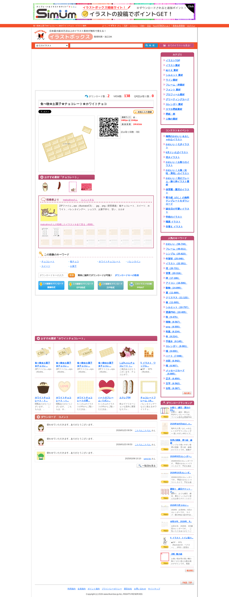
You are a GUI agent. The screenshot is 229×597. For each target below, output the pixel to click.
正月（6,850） (173, 378)
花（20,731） (173, 268)
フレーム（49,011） (176, 248)
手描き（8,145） (175, 341)
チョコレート (47, 261)
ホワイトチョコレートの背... (84, 399)
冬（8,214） (172, 336)
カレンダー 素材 (174, 104)
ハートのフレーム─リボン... (105, 399)
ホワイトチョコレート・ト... (42, 399)
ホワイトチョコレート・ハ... (63, 399)
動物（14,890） (174, 287)
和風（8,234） (173, 331)
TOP (126, 25)
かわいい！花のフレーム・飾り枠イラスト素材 (177, 181)
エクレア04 (124, 397)
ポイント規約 (94, 589)
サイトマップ (154, 589)
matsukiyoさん (70, 199)
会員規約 (82, 589)
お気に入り (143, 112)
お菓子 (73, 266)
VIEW (165, 416)
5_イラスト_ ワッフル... (148, 364)
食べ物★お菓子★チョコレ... (42, 364)
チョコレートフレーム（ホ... (148, 399)
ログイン (191, 25)
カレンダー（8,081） (177, 346)
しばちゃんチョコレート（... (127, 364)
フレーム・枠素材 (175, 84)
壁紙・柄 (170, 114)
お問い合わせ (140, 589)
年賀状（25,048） (175, 258)
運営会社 (128, 589)
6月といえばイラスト (177, 152)
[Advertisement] (15, 79)
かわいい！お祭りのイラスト (177, 164)
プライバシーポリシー (112, 589)
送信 (71, 275)
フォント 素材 (173, 89)
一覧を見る (186, 393)
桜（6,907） (172, 365)
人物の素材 (172, 118)
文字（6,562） (173, 383)
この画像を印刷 (141, 285)
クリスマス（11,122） (178, 297)
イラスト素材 (173, 65)
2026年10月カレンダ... (180, 472)
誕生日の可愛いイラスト (177, 210)
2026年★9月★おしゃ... (181, 424)
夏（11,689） (173, 292)
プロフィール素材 (175, 94)
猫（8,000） (172, 351)
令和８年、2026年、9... (181, 521)
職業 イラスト (173, 221)
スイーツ (45, 266)
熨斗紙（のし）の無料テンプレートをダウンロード (177, 200)
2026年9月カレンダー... (181, 456)
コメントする (87, 199)
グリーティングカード (177, 99)
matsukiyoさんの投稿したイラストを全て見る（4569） (67, 224)
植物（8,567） (173, 321)
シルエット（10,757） (178, 307)
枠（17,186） (173, 278)
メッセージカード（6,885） (175, 372)
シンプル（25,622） (176, 253)
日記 (149, 25)
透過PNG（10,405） (177, 312)
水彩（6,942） (173, 360)
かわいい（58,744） (176, 244)
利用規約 (72, 589)
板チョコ (74, 261)
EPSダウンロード (81, 285)
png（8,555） (173, 326)
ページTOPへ (187, 582)
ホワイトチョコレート (110, 261)
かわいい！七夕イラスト (177, 146)
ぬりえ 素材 (172, 70)
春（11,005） (173, 302)
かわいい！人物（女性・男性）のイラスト (177, 172)
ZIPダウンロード (111, 285)
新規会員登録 (179, 25)
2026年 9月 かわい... (179, 505)
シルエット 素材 (174, 75)
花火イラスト (173, 157)
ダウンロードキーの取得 (127, 275)
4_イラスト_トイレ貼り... (181, 538)
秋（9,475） (172, 317)
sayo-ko (147, 459)
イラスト (134, 25)
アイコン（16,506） (176, 283)
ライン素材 (172, 80)
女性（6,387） (173, 388)
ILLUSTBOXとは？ (161, 25)
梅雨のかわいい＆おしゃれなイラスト (177, 138)
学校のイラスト (174, 216)
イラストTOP (173, 60)
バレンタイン (133, 261)
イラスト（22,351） (176, 263)
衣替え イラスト (174, 226)
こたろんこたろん (143, 430)
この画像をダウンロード (51, 285)
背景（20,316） (174, 273)
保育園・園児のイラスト (177, 191)
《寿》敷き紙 (176, 554)
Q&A (142, 25)
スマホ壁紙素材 (174, 109)
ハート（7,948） (175, 356)
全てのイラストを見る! (178, 45)
